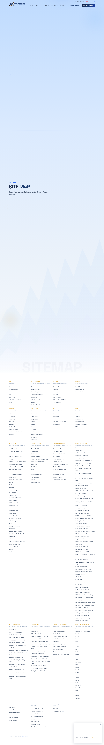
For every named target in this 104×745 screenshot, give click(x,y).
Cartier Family (34, 416)
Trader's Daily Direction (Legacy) (39, 459)
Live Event (11, 487)
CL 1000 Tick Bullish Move (82, 615)
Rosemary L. (78, 672)
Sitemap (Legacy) (13, 505)
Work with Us (12, 397)
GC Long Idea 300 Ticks (81, 546)
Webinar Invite (12, 539)
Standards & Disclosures (59, 421)
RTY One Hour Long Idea (81, 549)
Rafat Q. (77, 633)
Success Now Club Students (82, 631)
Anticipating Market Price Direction (40, 656)
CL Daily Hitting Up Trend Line (83, 463)
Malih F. (77, 644)
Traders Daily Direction (37, 392)
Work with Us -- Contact (15, 399)
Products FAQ (56, 466)
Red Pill (33, 432)
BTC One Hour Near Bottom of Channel (85, 531)
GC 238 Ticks (78, 584)
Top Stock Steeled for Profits (16, 657)
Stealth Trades (12, 419)
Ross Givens (56, 416)
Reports (33, 402)
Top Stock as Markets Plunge (16, 642)
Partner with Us (79, 392)
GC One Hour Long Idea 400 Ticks (84, 518)
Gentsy (10, 402)
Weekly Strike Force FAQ (59, 479)
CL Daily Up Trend (80, 453)
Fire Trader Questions (58, 633)
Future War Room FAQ (58, 459)
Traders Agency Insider (37, 394)
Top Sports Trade (13, 647)
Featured (33, 479)
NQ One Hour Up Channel (81, 620)
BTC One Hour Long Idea (81, 533)
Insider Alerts (12, 477)
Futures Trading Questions (60, 636)
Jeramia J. (78, 654)
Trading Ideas (78, 450)
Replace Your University (37, 434)
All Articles (56, 708)
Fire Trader (11, 421)
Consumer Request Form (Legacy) (17, 461)
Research (53, 5)
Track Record (56, 424)
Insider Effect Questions (59, 639)
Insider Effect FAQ (57, 461)
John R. (77, 693)
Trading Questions (58, 649)
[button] (88, 733)
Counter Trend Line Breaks (37, 653)
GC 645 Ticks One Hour (81, 582)
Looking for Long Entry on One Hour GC (85, 554)
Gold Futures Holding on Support (83, 618)
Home (31, 5)
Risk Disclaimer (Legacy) (15, 503)
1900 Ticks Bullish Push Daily (83, 526)
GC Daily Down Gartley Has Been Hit (84, 490)
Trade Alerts (12, 528)
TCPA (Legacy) (12, 521)
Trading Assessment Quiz (59, 399)
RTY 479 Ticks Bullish (81, 600)
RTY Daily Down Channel (81, 485)
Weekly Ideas (34, 451)
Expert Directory (79, 386)
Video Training (34, 631)
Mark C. (77, 667)
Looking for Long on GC (81, 505)
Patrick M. (78, 662)
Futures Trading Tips (36, 474)
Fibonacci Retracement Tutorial (39, 658)
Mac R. (77, 669)
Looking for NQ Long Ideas (82, 587)
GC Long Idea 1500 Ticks (81, 528)
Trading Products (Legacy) (15, 531)
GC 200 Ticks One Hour (81, 559)
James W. (77, 657)
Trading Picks (12, 629)
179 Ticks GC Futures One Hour (83, 557)
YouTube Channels (35, 404)
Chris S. (77, 636)
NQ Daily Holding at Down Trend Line (84, 483)
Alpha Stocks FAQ (57, 448)
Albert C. (77, 675)
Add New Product (35, 724)
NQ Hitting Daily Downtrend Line (83, 460)
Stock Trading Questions (59, 646)
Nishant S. (78, 685)
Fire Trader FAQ (57, 456)
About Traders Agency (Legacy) (17, 448)
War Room (11, 424)
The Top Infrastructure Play (16, 632)
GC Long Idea (78, 544)
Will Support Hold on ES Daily (82, 510)
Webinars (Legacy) (36, 454)
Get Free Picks (87, 5)
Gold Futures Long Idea (81, 496)
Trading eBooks (57, 397)
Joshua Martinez (13, 720)
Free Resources (57, 402)
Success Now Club (13, 515)
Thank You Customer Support (38, 726)
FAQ (10, 392)
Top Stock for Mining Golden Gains (17, 666)
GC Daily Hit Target (80, 574)
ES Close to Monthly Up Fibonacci (84, 610)
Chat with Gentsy (87, 740)
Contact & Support (13, 389)
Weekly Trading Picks (14, 544)
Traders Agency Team (14, 712)
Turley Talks (34, 439)
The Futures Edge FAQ (58, 474)
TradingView (56, 651)
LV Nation (33, 429)
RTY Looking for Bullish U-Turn (83, 569)
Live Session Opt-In (14, 490)
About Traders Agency (59, 414)
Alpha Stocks (12, 416)
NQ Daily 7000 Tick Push (81, 521)
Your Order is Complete (15, 551)
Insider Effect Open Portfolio (16, 479)
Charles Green (12, 709)
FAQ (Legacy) (12, 492)
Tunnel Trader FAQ (58, 477)
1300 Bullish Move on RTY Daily (83, 515)
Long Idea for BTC (80, 539)
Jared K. (77, 659)
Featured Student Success (15, 518)
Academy (45, 5)
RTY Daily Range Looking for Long (84, 594)
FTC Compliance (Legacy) (15, 474)
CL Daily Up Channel (80, 493)
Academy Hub (56, 386)
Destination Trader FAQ (59, 454)
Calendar (11, 459)
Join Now (11, 482)
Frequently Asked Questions (16, 472)
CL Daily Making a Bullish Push (83, 468)
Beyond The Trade (35, 482)
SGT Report (34, 437)
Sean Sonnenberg (13, 717)
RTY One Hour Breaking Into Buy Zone (85, 602)
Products (62, 5)
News (32, 469)
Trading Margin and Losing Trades (39, 641)
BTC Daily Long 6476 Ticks (82, 536)
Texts (10, 523)
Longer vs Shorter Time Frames (39, 668)
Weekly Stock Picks (36, 448)
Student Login (74, 5)
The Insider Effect (13, 429)
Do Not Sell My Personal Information (18, 466)
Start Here (55, 389)
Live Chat (11, 484)
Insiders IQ (11, 434)
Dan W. (77, 680)
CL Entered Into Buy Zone (81, 476)
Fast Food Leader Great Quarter (17, 664)
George (33, 424)
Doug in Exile (34, 419)
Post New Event (35, 721)
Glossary (55, 392)
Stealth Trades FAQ (58, 472)
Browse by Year (57, 711)
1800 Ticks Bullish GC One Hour (83, 571)
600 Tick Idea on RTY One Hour (83, 607)
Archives (11, 454)
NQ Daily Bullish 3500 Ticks (82, 592)
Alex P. (77, 646)
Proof (10, 394)
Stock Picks (34, 464)
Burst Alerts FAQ (57, 451)
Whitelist (11, 549)
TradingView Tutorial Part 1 (38, 671)
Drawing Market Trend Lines (38, 651)
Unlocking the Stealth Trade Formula (18, 533)
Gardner (33, 421)
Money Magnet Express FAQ (60, 464)
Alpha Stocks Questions (59, 631)
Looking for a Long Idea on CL (83, 465)
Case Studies (34, 414)
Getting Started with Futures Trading (40, 633)
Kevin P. (77, 690)
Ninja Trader (56, 641)
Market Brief (34, 397)
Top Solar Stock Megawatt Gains (17, 669)
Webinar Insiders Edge (36, 711)
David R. (77, 651)
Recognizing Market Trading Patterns (40, 644)
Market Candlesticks (36, 639)
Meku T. (77, 682)
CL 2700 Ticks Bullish (81, 566)
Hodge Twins (34, 426)
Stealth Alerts (12, 513)
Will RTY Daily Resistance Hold (83, 473)
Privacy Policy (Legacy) (15, 497)
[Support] (94, 1)
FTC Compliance (79, 421)
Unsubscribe (12, 536)
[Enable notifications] (91, 1)
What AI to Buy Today (14, 546)
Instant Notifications (36, 714)
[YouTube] (87, 1)
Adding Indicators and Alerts (38, 665)
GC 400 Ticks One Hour (81, 576)
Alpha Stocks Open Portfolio (16, 451)
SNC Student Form (13, 510)
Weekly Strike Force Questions (61, 654)
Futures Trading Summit (37, 716)
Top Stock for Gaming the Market (17, 645)
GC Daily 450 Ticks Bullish (82, 613)
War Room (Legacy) (36, 456)
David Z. (77, 664)
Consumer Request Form (81, 424)
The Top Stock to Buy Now (15, 635)
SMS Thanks (12, 508)
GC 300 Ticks (78, 579)
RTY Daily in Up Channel (81, 471)
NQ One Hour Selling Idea (81, 455)
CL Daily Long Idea (80, 458)
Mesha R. (77, 687)
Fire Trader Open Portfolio (15, 469)
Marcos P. (78, 639)
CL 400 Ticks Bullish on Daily (82, 589)
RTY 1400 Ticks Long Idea (82, 513)
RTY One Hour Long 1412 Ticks (83, 551)
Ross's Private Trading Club (16, 432)
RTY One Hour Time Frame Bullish (84, 597)
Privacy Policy (79, 414)
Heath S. (77, 641)
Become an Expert (80, 389)
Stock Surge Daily (35, 389)
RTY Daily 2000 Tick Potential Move (84, 605)
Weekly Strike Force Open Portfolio (17, 541)
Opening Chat (12, 495)
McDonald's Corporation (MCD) (17, 640)
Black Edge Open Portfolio (15, 456)
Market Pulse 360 (35, 472)
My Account (34, 719)
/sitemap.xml (25, 736)
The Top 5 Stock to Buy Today (16, 637)
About (37, 5)
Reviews (55, 419)
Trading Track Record (14, 526)
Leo (76, 649)
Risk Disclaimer (79, 419)
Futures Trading (35, 477)
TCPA (76, 426)
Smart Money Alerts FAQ (59, 469)
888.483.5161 (80, 1)
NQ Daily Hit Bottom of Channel (83, 508)
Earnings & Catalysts (36, 399)
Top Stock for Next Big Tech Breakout (18, 650)
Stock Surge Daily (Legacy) (38, 461)
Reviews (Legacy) (13, 500)
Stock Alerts (34, 466)
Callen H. (77, 698)
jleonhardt (11, 715)
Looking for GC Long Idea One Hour (84, 541)
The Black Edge (13, 426)
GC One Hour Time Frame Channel (84, 498)
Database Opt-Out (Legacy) (16, 464)
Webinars (55, 394)
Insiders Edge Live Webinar (38, 708)
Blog (32, 386)
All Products (12, 414)
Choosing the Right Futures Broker (39, 636)
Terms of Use (78, 416)
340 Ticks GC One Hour (81, 523)
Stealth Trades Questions (59, 644)
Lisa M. (77, 695)
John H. (77, 677)
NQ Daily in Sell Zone (80, 488)
